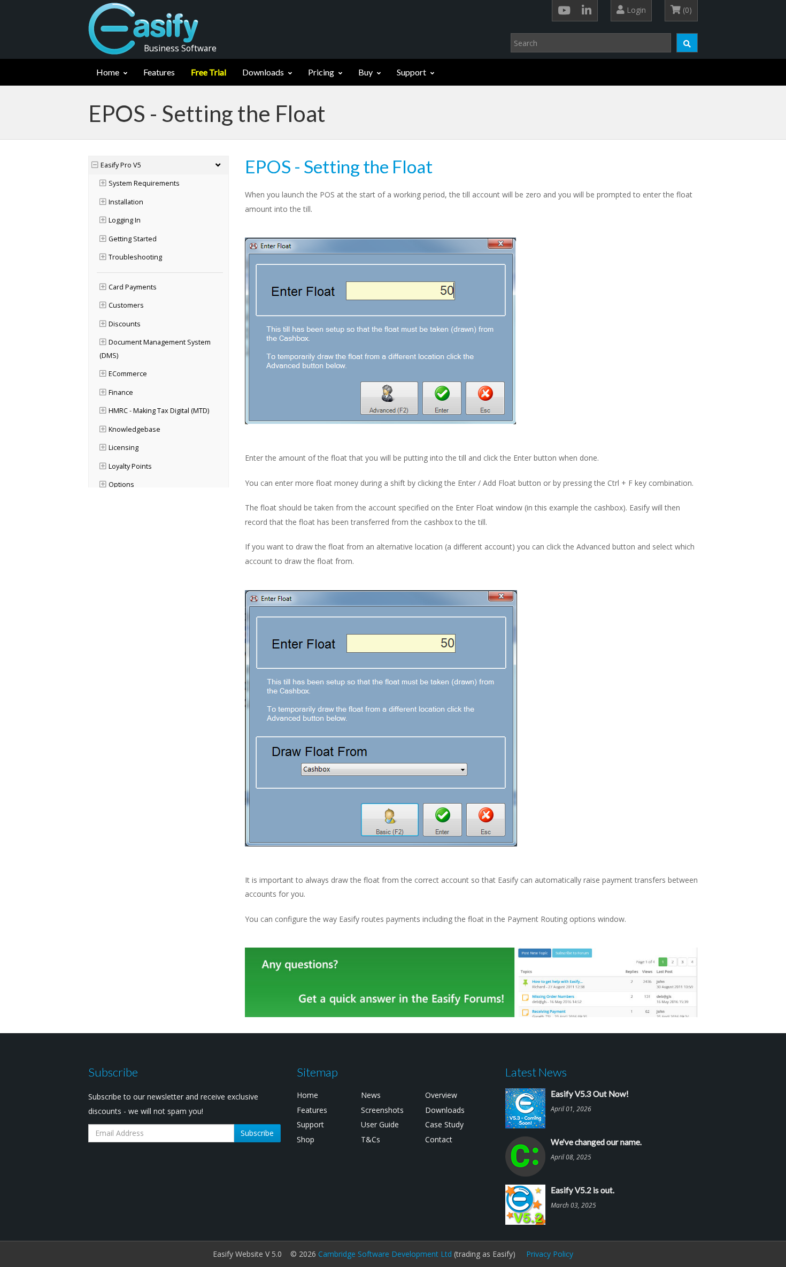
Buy (365, 72)
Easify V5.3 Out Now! (590, 1093)
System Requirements (144, 183)
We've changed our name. (596, 1142)
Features (159, 72)
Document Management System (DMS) (155, 349)
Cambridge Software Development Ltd (385, 1254)
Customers (126, 305)
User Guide (380, 1124)
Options (121, 484)
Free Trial (208, 72)
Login (635, 10)
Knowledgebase (134, 429)
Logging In (125, 220)
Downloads (263, 72)
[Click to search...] (687, 42)
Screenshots (382, 1110)
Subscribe (257, 1133)
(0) (686, 10)
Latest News (536, 1072)
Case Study (444, 1124)
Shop (305, 1139)
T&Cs (370, 1139)
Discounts (125, 324)
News (371, 1095)
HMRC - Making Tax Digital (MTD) (159, 410)
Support (411, 72)
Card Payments (133, 287)
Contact (438, 1139)
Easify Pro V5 (121, 165)
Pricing (321, 72)
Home (107, 72)
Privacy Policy (549, 1254)
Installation (126, 202)
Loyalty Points (130, 466)
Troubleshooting (135, 257)
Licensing (123, 447)
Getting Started (133, 238)
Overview (441, 1095)
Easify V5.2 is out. (582, 1190)
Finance (121, 392)
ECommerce (128, 373)
